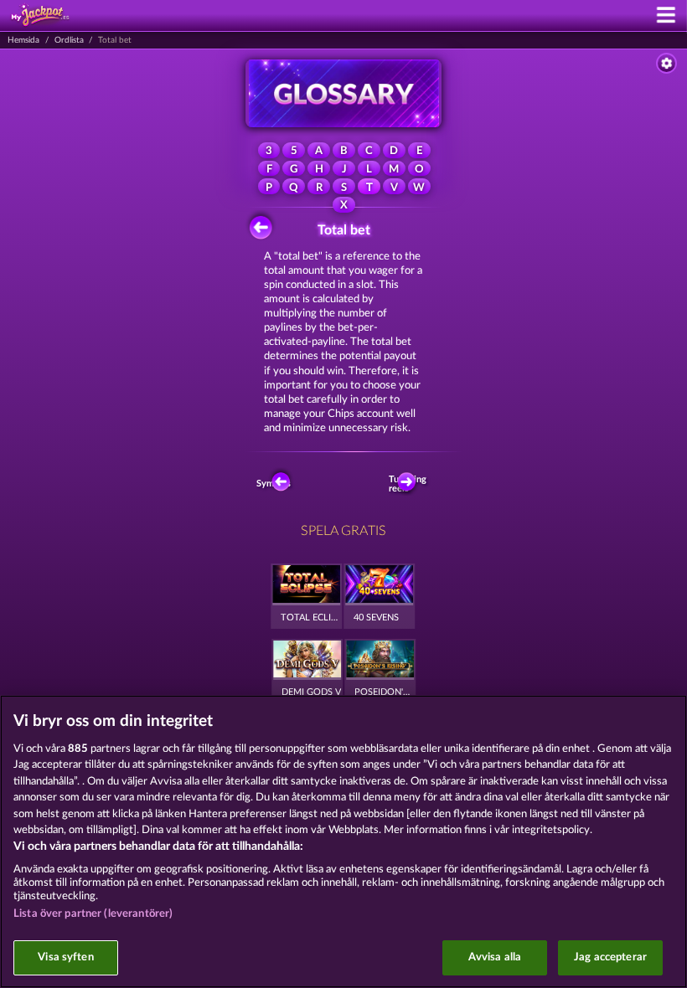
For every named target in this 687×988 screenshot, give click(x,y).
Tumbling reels (410, 484)
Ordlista (69, 40)
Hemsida (23, 40)
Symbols (275, 483)
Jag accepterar (610, 957)
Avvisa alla (494, 957)
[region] (343, 841)
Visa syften (65, 957)
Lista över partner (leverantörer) (93, 913)
